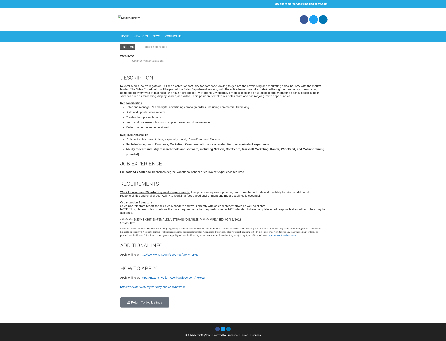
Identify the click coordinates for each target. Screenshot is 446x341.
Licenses (256, 335)
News (156, 36)
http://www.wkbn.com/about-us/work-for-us (169, 254)
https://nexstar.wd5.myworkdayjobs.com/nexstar (173, 277)
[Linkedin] (323, 19)
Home (125, 36)
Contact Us (173, 36)
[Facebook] (304, 19)
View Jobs (141, 36)
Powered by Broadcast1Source (230, 335)
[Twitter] (313, 19)
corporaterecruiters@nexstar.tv (282, 235)
